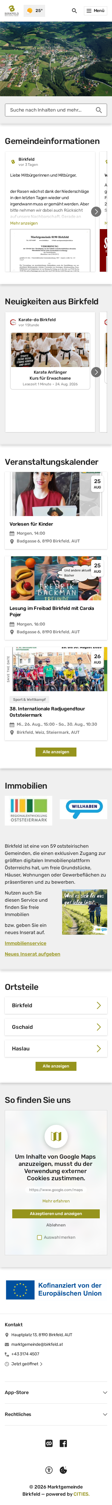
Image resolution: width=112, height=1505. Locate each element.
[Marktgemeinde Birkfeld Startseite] (12, 10)
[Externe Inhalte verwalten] (63, 1470)
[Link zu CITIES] (49, 1443)
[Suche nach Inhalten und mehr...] (99, 110)
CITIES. (81, 1494)
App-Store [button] (17, 1392)
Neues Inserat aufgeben (32, 954)
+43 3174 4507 (25, 1354)
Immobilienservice (25, 943)
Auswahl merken (59, 1237)
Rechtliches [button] (18, 1414)
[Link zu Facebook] (63, 1443)
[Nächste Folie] (96, 212)
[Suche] (74, 11)
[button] (28, 811)
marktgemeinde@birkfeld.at (37, 1344)
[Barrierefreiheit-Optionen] (49, 1470)
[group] (56, 211)
